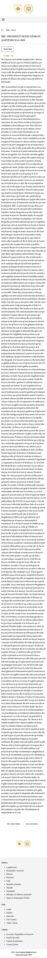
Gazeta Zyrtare (12, 944)
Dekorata (10, 877)
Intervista (13, 30)
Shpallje (9, 888)
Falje (8, 881)
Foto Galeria (11, 919)
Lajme (8, 909)
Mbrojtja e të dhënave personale (19, 894)
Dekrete (9, 874)
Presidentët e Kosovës (15, 871)
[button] (45, 20)
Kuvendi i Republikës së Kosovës (19, 934)
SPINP (30, 955)
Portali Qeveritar (12, 938)
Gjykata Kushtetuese (14, 941)
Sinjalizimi (10, 891)
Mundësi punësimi (13, 884)
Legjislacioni (11, 867)
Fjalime (9, 913)
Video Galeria (11, 923)
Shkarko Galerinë (7, 49)
